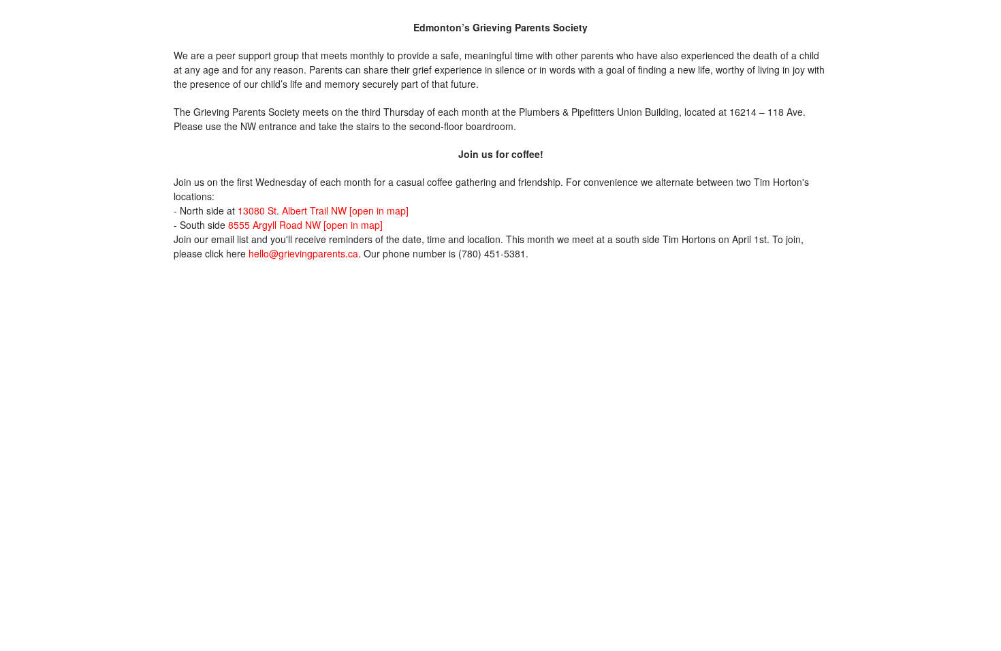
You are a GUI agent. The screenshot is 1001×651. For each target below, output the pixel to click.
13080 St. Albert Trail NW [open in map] (323, 210)
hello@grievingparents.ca (303, 253)
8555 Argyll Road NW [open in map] (305, 225)
